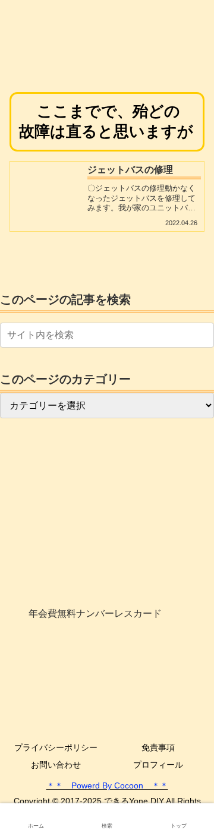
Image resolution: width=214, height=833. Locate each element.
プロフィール (158, 764)
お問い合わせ (56, 764)
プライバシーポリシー (55, 747)
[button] (202, 335)
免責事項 (158, 747)
